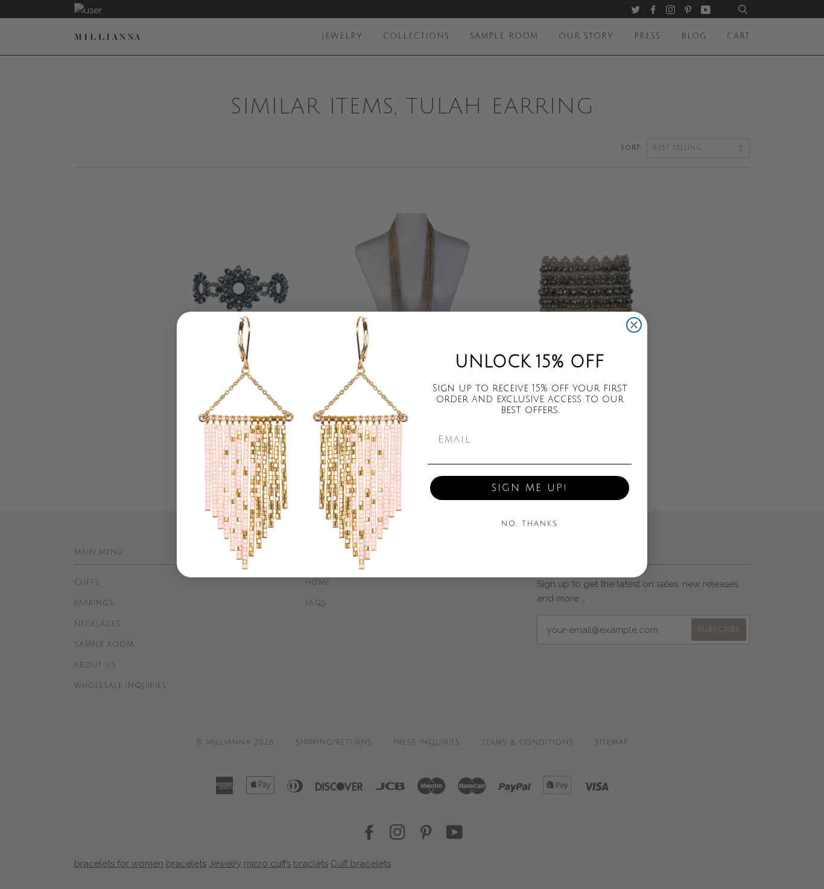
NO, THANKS (529, 524)
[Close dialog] (634, 325)
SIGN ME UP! (530, 488)
